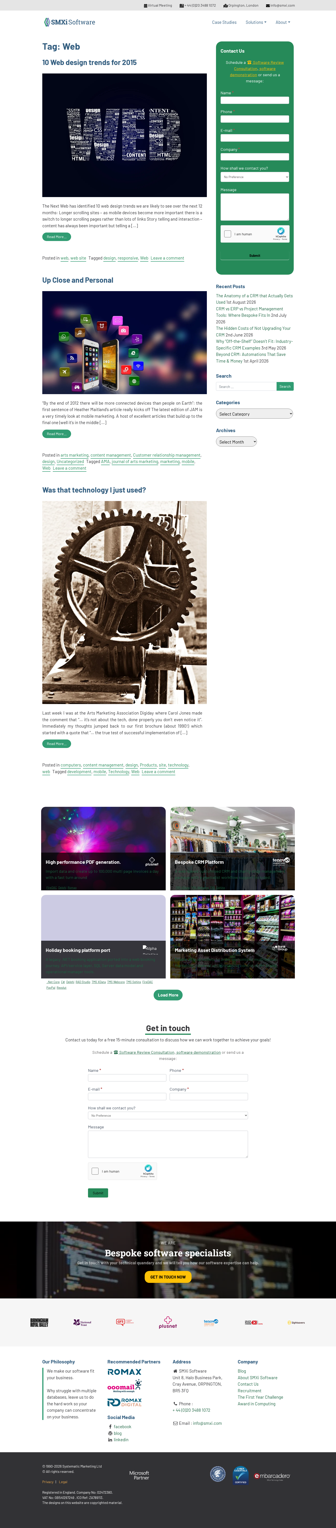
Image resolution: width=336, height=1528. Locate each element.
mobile (188, 461)
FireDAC (51, 887)
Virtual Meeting (160, 5)
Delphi (62, 887)
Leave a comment (167, 257)
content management (111, 455)
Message (229, 189)
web (64, 257)
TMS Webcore (200, 887)
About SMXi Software (257, 1377)
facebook (122, 1426)
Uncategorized (70, 461)
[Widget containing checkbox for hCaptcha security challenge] (255, 234)
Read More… (57, 236)
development (79, 771)
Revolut (62, 987)
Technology (118, 771)
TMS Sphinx (217, 887)
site (162, 764)
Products (148, 764)
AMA (105, 461)
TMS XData (183, 887)
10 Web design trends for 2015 (89, 62)
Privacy (47, 1482)
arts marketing (74, 455)
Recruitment (249, 1390)
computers (71, 764)
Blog (242, 1371)
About (281, 22)
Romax (72, 887)
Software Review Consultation (146, 1052)
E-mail (228, 130)
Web (144, 257)
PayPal (50, 987)
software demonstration (198, 1052)
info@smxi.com (282, 5)
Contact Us (248, 1384)
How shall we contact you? (244, 168)
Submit (254, 255)
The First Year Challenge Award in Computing (260, 1400)
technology (178, 764)
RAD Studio (83, 982)
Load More (168, 994)
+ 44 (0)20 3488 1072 (200, 5)
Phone (228, 111)
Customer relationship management (166, 455)
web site (78, 257)
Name (227, 92)
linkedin (120, 1439)
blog (117, 1433)
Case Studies (224, 22)
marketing (170, 461)
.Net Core (53, 982)
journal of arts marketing (135, 461)
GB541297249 (65, 1497)
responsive (128, 257)
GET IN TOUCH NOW (168, 1276)
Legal (63, 1482)
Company (230, 149)
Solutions (254, 22)
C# (63, 982)
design (109, 257)
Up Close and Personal (77, 279)
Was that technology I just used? (94, 489)
